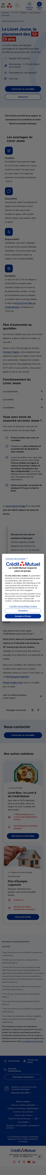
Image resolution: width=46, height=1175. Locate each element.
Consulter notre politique (23, 606)
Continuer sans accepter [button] (15, 558)
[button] (23, 616)
